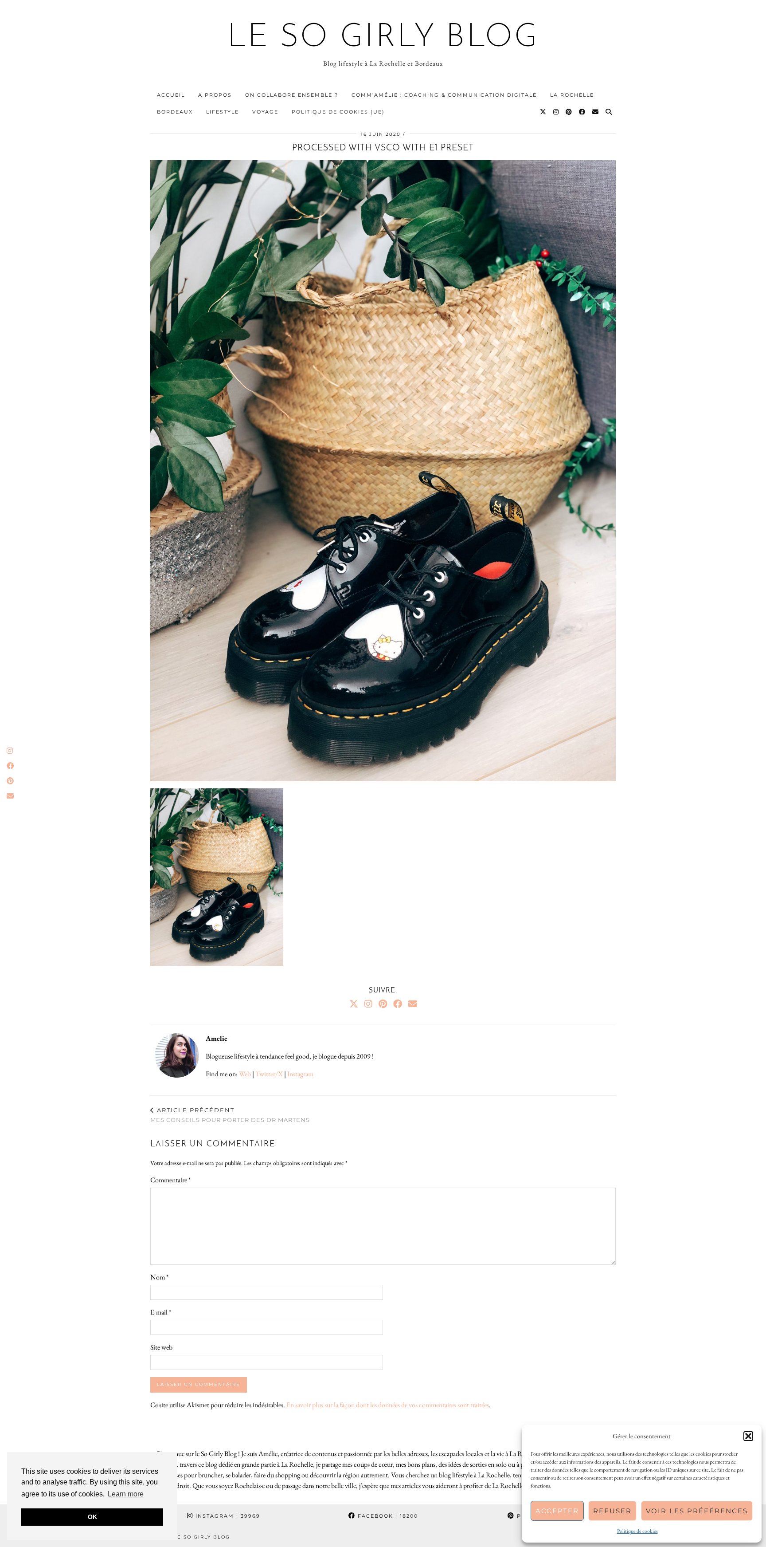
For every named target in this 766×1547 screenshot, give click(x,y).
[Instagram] (556, 111)
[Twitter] (543, 111)
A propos (215, 95)
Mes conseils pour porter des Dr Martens (230, 1115)
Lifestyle (222, 112)
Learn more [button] (126, 1494)
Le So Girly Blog (383, 38)
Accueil (171, 95)
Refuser (612, 1511)
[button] (748, 1436)
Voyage (265, 112)
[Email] (595, 111)
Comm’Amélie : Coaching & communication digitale (444, 95)
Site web (161, 1347)
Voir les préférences (697, 1511)
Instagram (300, 1074)
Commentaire (170, 1180)
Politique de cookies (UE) (338, 112)
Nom (159, 1277)
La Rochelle (572, 95)
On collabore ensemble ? (291, 95)
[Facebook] (582, 111)
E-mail (160, 1312)
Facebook (387, 1516)
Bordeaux (175, 112)
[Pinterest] (569, 111)
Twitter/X (269, 1074)
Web (245, 1074)
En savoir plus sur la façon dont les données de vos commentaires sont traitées (387, 1404)
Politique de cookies (637, 1531)
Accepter (557, 1511)
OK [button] (92, 1516)
